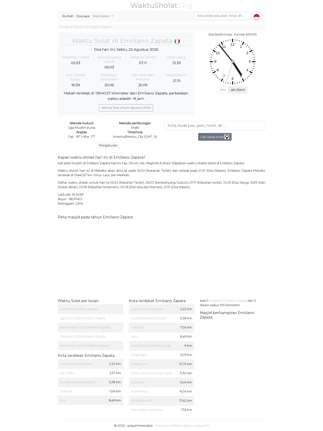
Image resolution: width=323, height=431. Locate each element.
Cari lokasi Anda (212, 137)
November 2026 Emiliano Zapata (84, 345)
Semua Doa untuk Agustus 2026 (126, 107)
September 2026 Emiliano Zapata (85, 327)
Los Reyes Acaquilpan (76, 364)
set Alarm (238, 90)
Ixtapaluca (139, 364)
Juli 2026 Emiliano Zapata (79, 309)
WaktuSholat (153, 5)
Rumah (67, 16)
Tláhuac (66, 391)
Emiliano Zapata (100, 27)
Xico (63, 400)
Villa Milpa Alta (142, 400)
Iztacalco (137, 382)
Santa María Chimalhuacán (151, 345)
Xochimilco (139, 391)
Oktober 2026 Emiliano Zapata (83, 336)
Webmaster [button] (102, 16)
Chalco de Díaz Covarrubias (151, 373)
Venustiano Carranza (146, 410)
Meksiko (79, 27)
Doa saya (83, 16)
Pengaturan (108, 145)
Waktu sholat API (196, 425)
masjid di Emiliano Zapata (228, 300)
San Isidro (67, 373)
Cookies (174, 425)
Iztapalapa (139, 355)
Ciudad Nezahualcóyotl (77, 382)
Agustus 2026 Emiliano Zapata (82, 318)
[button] (256, 13)
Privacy (160, 425)
